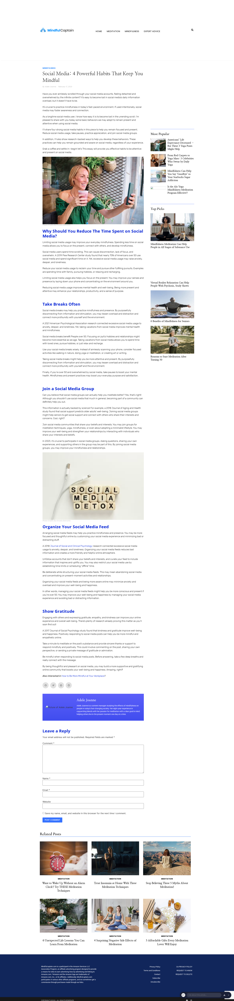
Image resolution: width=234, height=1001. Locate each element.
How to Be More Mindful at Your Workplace (83, 676)
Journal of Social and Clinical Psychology (71, 546)
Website (47, 802)
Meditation (113, 31)
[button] (192, 30)
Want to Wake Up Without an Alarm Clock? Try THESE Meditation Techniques (63, 887)
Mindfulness (132, 31)
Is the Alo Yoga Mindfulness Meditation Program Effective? (180, 190)
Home (99, 31)
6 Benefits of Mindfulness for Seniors (170, 321)
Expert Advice (152, 31)
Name (46, 778)
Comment (48, 743)
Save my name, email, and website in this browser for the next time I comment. (85, 813)
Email (46, 790)
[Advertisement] (172, 109)
